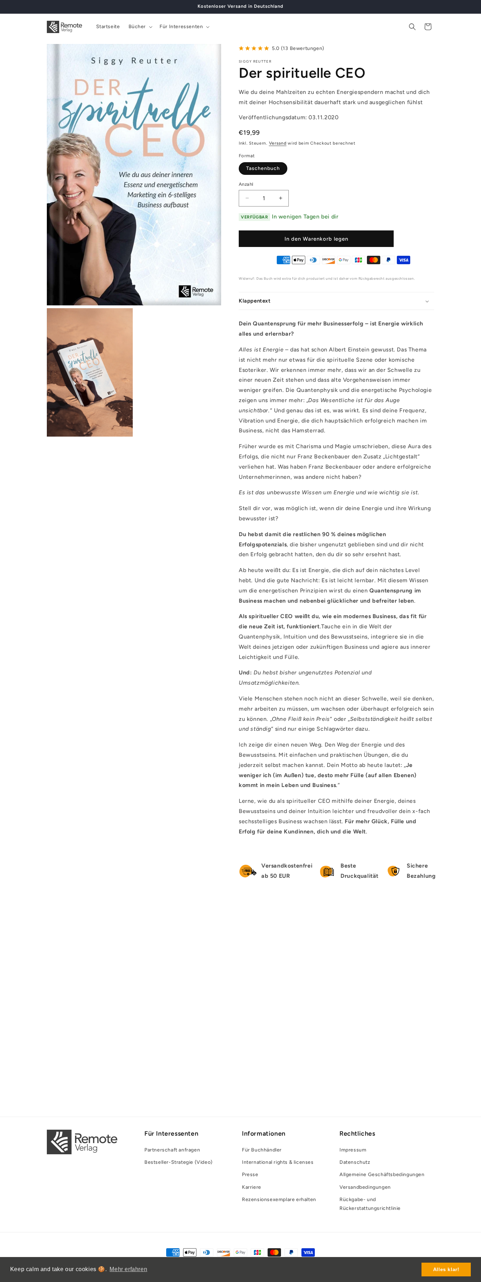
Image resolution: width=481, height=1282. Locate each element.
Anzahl (246, 184)
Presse (250, 1175)
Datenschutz (354, 1162)
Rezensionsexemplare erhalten (279, 1199)
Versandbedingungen (365, 1187)
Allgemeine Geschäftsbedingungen (382, 1175)
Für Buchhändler (262, 1150)
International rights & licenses (278, 1162)
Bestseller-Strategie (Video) (178, 1162)
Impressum (352, 1150)
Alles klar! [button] (446, 1269)
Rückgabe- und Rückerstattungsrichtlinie (370, 1204)
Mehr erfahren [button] (128, 1269)
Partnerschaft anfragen (172, 1150)
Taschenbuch (263, 168)
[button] (140, 26)
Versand (278, 143)
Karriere (251, 1187)
